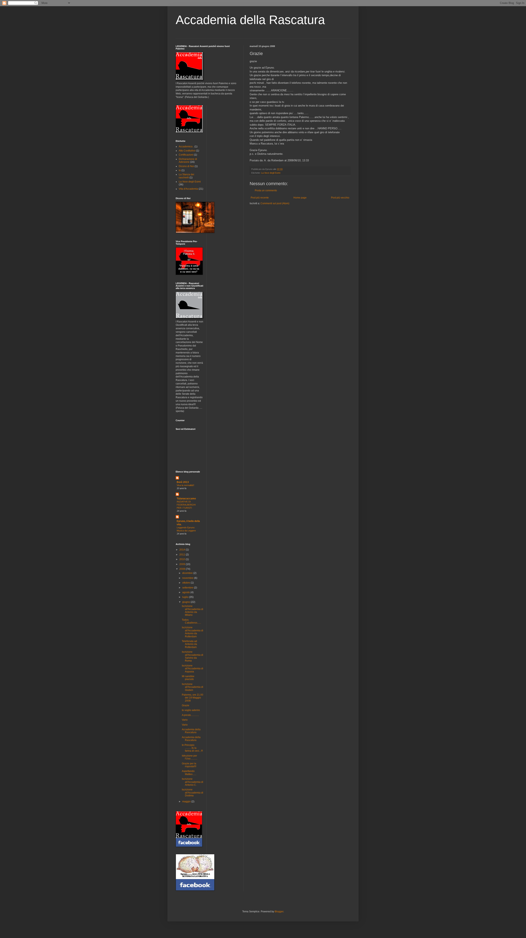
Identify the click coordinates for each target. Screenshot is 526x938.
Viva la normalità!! (185, 485)
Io (180, 170)
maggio (186, 801)
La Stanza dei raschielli (186, 176)
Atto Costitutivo (187, 150)
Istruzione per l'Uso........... (189, 757)
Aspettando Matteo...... (189, 772)
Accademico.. (186, 146)
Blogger (279, 911)
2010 (182, 559)
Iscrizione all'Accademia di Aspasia (192, 668)
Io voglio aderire (191, 710)
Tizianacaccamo (186, 498)
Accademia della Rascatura (250, 20)
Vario (185, 719)
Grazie (185, 705)
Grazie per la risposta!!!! (189, 765)
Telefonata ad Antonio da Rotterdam (189, 644)
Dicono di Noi (186, 166)
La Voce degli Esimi (270, 173)
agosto (186, 592)
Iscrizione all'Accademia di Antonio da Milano (192, 610)
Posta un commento (266, 190)
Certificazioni (186, 154)
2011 (182, 554)
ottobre (186, 582)
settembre (188, 587)
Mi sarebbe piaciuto (188, 678)
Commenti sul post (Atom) (275, 203)
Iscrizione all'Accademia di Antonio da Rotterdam (192, 632)
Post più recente (260, 197)
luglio (185, 597)
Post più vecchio (340, 197)
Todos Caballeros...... (191, 621)
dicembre (187, 573)
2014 (182, 549)
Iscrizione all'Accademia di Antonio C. (192, 781)
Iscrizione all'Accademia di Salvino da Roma (192, 656)
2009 (182, 564)
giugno (186, 602)
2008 (182, 569)
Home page (300, 197)
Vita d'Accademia (188, 188)
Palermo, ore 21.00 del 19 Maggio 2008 (192, 697)
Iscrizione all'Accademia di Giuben (192, 687)
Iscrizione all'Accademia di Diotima (192, 792)
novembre (188, 578)
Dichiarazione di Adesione (188, 160)
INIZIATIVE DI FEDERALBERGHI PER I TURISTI (186, 504)
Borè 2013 (183, 482)
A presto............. (190, 715)
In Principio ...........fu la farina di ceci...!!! (192, 748)
